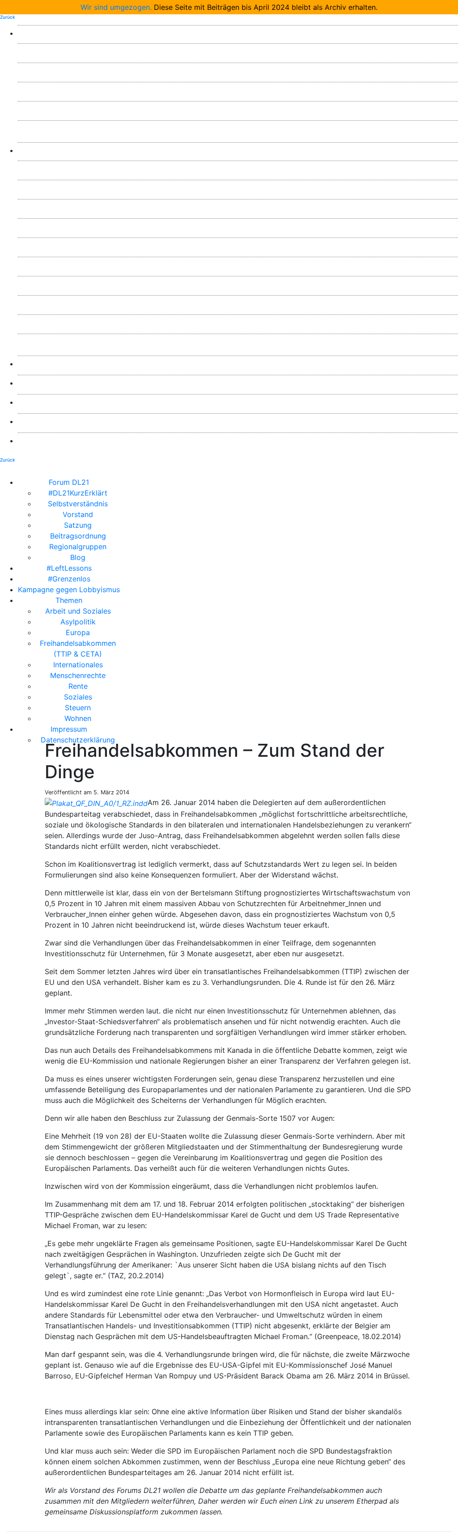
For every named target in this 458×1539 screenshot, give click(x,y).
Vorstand (238, 89)
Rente (238, 284)
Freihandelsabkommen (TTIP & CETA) (238, 226)
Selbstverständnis (238, 70)
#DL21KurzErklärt (237, 51)
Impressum (238, 421)
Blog (238, 128)
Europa (238, 207)
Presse (238, 363)
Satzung (238, 109)
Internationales (238, 245)
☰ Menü (289, 482)
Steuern (238, 322)
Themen (238, 150)
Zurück (7, 17)
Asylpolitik (238, 187)
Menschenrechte (238, 264)
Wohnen (238, 341)
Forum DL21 (238, 33)
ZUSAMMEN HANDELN (238, 402)
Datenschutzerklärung (238, 440)
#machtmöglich (238, 382)
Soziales (238, 303)
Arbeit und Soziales (238, 168)
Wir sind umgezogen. (116, 7)
